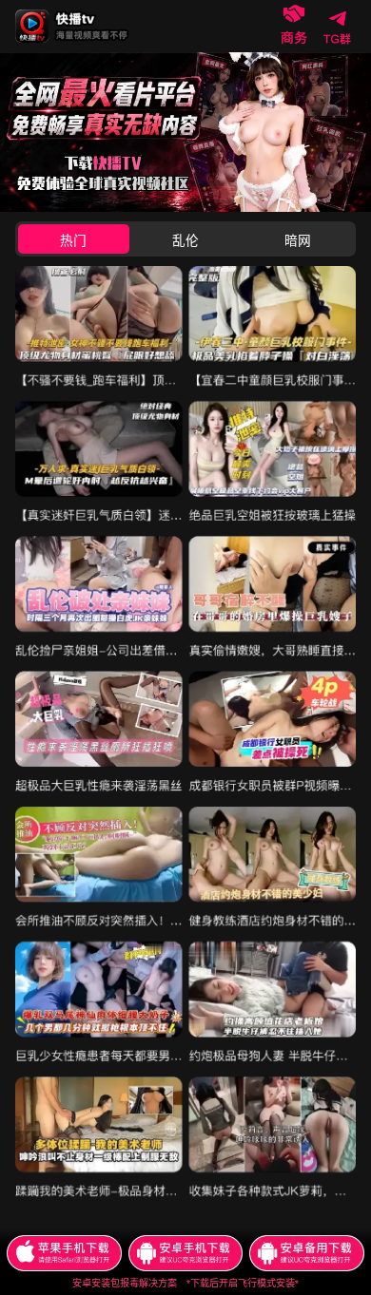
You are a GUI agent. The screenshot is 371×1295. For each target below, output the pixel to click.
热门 (73, 241)
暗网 (297, 241)
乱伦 (185, 241)
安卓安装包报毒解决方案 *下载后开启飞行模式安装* (185, 1283)
